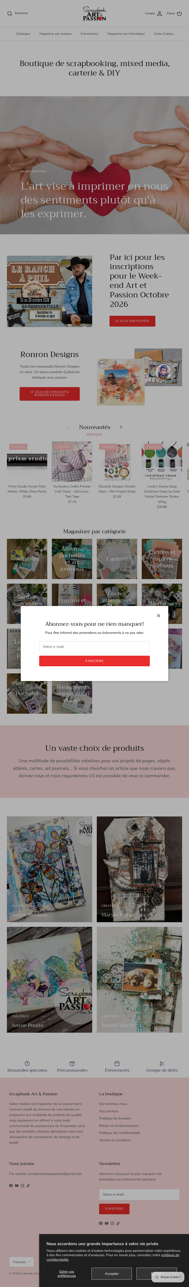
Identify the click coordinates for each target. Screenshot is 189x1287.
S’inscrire (94, 661)
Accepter (112, 1273)
